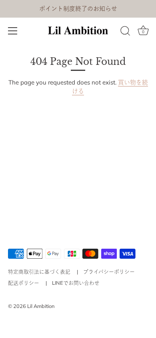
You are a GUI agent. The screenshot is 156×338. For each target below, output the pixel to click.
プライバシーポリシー (109, 271)
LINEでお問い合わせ (76, 283)
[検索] (125, 32)
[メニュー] (13, 31)
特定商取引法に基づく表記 (39, 271)
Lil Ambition (40, 306)
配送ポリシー (23, 283)
